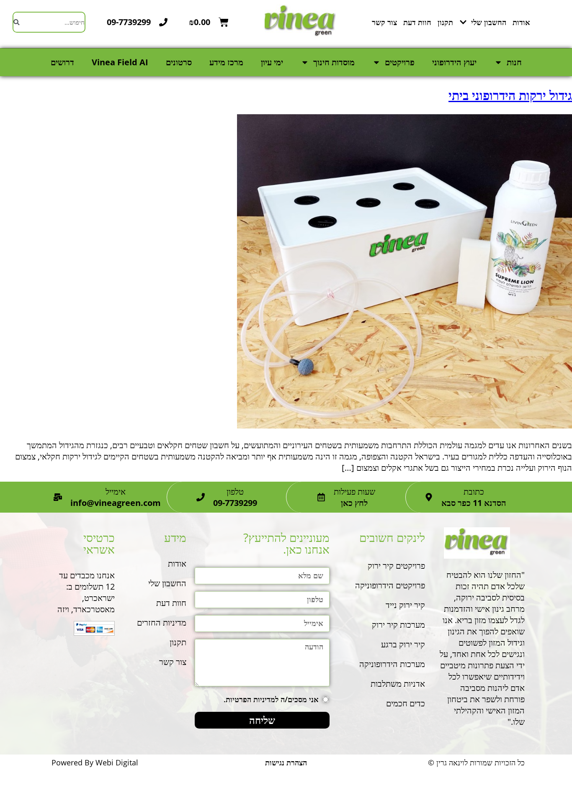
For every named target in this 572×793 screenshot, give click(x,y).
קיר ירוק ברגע (402, 644)
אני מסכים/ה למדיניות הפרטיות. (271, 699)
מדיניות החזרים (161, 622)
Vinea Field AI (120, 62)
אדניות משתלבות (398, 683)
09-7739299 (129, 22)
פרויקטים (400, 62)
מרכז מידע (226, 62)
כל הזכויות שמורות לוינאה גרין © (476, 762)
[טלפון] (200, 497)
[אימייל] (58, 497)
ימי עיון (272, 62)
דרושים (62, 62)
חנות (514, 62)
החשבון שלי (488, 22)
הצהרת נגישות (286, 762)
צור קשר (384, 22)
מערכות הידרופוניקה (392, 664)
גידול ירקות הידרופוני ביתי (510, 95)
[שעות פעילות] (321, 497)
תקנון (445, 22)
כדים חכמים (405, 703)
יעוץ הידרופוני (454, 62)
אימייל (116, 491)
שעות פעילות (354, 491)
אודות (521, 22)
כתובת (474, 491)
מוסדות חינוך (334, 62)
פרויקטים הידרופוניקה (390, 585)
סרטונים (179, 62)
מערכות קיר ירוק (398, 624)
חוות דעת (417, 22)
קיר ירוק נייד (405, 605)
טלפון (235, 491)
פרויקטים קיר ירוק (396, 565)
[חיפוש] (16, 22)
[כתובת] (429, 497)
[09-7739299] (163, 22)
